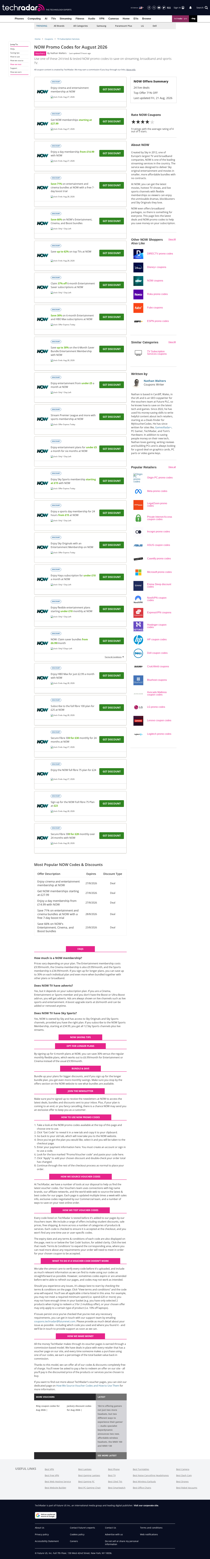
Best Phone (114, 1469)
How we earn (16, 72)
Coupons (49, 39)
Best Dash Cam (184, 1475)
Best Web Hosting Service (58, 1481)
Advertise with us (114, 1534)
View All (172, 239)
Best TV (112, 1475)
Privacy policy (42, 1534)
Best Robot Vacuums (186, 1487)
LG (142, 25)
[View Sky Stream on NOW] (42, 547)
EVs (136, 18)
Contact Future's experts (82, 1527)
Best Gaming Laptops (89, 1475)
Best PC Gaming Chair (89, 1487)
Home (126, 18)
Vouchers (40, 53)
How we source (16, 60)
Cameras (113, 18)
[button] (202, 7)
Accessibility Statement (47, 1541)
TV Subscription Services (68, 39)
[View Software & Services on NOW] (42, 91)
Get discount (112, 89)
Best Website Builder (55, 1487)
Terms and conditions (151, 1527)
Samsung (101, 25)
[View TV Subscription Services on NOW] (42, 643)
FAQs (12, 49)
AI (46, 18)
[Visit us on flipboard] (164, 8)
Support (13, 68)
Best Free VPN (52, 1475)
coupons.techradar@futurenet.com (54, 1321)
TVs (53, 18)
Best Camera (182, 1469)
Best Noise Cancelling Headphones (151, 1475)
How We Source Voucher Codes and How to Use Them (87, 1385)
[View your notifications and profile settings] (190, 8)
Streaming (66, 18)
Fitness (80, 18)
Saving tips (15, 53)
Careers (74, 1541)
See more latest (107, 1455)
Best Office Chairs (142, 1487)
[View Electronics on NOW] (42, 255)
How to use (15, 56)
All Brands (59, 25)
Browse (146, 18)
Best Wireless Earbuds (144, 1481)
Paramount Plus (123, 25)
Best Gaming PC (86, 1481)
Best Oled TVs (115, 1481)
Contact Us (110, 1527)
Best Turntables (141, 1469)
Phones (19, 18)
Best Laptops (84, 1469)
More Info (130, 69)
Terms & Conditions (113, 657)
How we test (15, 64)
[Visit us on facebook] (149, 8)
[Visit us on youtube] (159, 8)
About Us (39, 1527)
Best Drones (182, 1481)
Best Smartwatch (116, 1487)
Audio (91, 18)
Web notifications (149, 1534)
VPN (101, 18)
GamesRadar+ (163, 427)
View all (172, 467)
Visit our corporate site (146, 1505)
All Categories (80, 25)
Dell (155, 25)
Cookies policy (77, 1534)
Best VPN (49, 1469)
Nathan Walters (58, 53)
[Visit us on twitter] (154, 8)
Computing (34, 18)
